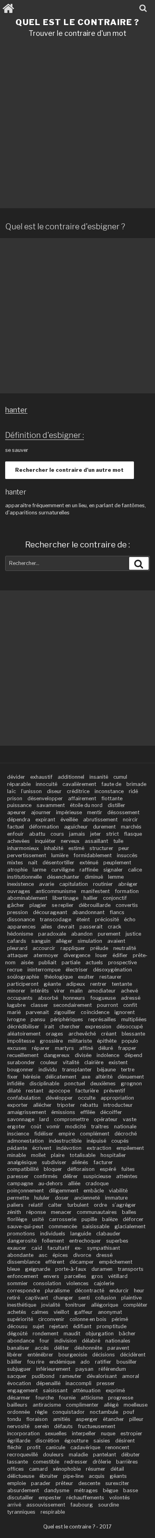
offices (15, 1469)
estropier (131, 1433)
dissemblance (23, 1262)
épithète (106, 1041)
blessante (133, 1034)
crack (114, 927)
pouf (128, 1412)
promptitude (111, 1326)
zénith (14, 1212)
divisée (83, 1055)
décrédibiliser (23, 1027)
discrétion (47, 1441)
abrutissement (100, 820)
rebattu (89, 1105)
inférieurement (53, 1369)
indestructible (65, 1141)
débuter (130, 1455)
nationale (125, 1127)
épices (60, 1255)
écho (130, 919)
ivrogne (16, 1019)
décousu (17, 1326)
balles (129, 1212)
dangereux (57, 1055)
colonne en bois (88, 1319)
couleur (49, 1062)
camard (38, 1469)
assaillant (96, 841)
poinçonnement (25, 1191)
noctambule (104, 1412)
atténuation (87, 1390)
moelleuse (135, 1405)
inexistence (20, 884)
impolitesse (21, 1041)
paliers (15, 1205)
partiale (71, 962)
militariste (80, 1041)
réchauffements (85, 1498)
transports (130, 1269)
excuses (17, 1048)
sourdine (108, 1505)
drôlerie (102, 1462)
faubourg (81, 1505)
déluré (105, 1048)
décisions (103, 1355)
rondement (45, 1334)
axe (85, 1077)
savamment (51, 805)
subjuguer (19, 1369)
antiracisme (47, 1405)
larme (39, 870)
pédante (17, 1148)
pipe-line (73, 1476)
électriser (77, 970)
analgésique (22, 1162)
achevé (129, 991)
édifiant (82, 1326)
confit (130, 1005)
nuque (108, 1433)
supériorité (20, 1319)
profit (34, 1447)
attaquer (17, 955)
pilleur (136, 1419)
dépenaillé (48, 1383)
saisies (101, 1441)
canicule (55, 1447)
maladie (78, 1455)
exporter (17, 1105)
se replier (63, 905)
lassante (17, 1462)
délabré (91, 1341)
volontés (119, 1498)
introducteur (118, 1105)
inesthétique (21, 1305)
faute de (111, 784)
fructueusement (96, 1426)
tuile (118, 841)
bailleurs (17, 1405)
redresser (75, 1462)
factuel (15, 827)
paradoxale (52, 934)
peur (123, 848)
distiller (116, 805)
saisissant (55, 1390)
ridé (133, 791)
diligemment (63, 1191)
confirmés (46, 1176)
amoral (130, 1376)
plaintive (131, 1298)
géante (52, 984)
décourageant (50, 912)
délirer (70, 1176)
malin (76, 991)
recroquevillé (22, 1455)
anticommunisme (55, 891)
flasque (133, 834)
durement (104, 827)
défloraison (81, 1169)
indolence (108, 1055)
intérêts (40, 991)
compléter (135, 1305)
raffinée (88, 870)
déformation (44, 827)
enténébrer (40, 1355)
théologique (58, 977)
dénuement (131, 1077)
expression (98, 1027)
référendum (112, 1369)
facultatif (58, 1248)
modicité (75, 1127)
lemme (116, 877)
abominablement (27, 898)
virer (59, 991)
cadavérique (85, 1447)
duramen (101, 1269)
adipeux (75, 984)
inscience (18, 1134)
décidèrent (132, 1355)
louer (101, 955)
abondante (20, 1255)
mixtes (15, 863)
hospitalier (113, 1155)
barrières (127, 1462)
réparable (19, 784)
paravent (118, 1348)
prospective (122, 962)
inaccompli (78, 1383)
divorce (82, 1255)
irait (49, 1027)
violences (77, 1283)
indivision (65, 1341)
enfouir (15, 834)
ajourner (41, 812)
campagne (20, 1183)
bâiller (14, 1362)
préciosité (107, 919)
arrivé (14, 1505)
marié (14, 1012)
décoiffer (111, 1112)
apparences (21, 927)
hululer (42, 1198)
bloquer (53, 1169)
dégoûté (17, 1334)
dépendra (18, 820)
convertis (127, 905)
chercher (69, 1027)
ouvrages (18, 891)
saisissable (95, 1226)
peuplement (117, 863)
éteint (83, 919)
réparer (41, 1048)
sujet (38, 1326)
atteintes (127, 1176)
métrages (86, 1490)
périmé (120, 1319)
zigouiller (65, 1012)
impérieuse (69, 812)
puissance (19, 805)
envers (51, 1276)
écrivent (41, 1148)
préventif (114, 1091)
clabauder (108, 1234)
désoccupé (129, 1027)
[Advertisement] (77, 125)
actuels (94, 962)
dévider (16, 777)
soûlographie (23, 977)
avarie (46, 884)
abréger (128, 884)
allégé (111, 1405)
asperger (87, 1419)
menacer (61, 1212)
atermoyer (45, 955)
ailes (46, 927)
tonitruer (75, 1305)
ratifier (103, 1362)
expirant (45, 820)
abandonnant (88, 912)
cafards (16, 941)
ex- (78, 1248)
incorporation (23, 1433)
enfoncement (22, 1276)
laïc (11, 791)
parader (40, 1483)
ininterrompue (43, 970)
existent (118, 1062)
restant (34, 1091)
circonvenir (51, 1319)
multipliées (134, 1019)
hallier (90, 898)
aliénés (80, 1162)
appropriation (117, 1098)
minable (16, 1155)
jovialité (50, 1305)
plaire (57, 1155)
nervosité (18, 1426)
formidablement (93, 855)
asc (43, 1255)
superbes (117, 1241)
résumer (95, 1469)
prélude (99, 948)
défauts (63, 1426)
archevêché (82, 1034)
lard (44, 1119)
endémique (62, 1362)
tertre (127, 1070)
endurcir (119, 1291)
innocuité (46, 784)
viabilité (118, 1191)
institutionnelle (24, 877)
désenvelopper (45, 798)
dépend (133, 1055)
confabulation (24, 1098)
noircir (130, 820)
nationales (117, 1341)
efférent (54, 1262)
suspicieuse (97, 1176)
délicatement (60, 1077)
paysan (84, 1369)
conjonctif (115, 898)
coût (36, 1127)
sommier (17, 1283)
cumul (120, 777)
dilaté (14, 1091)
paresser (18, 1176)
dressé (104, 1255)
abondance (20, 1341)
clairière (93, 1062)
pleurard (17, 948)
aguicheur (76, 827)
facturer (103, 1162)
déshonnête (88, 1348)
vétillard (118, 1276)
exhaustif (41, 777)
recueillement (23, 1055)
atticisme (92, 1398)
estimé (76, 848)
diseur (54, 791)
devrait (65, 927)
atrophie (17, 870)
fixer (12, 1077)
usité (38, 1219)
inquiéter (45, 841)
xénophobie (67, 1469)
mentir (94, 812)
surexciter (117, 1483)
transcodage (55, 919)
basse (130, 1490)
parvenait (37, 1012)
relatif (36, 1205)
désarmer (18, 1398)
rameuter (70, 1376)
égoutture (76, 1441)
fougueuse (103, 998)
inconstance (109, 791)
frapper (127, 1048)
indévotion (68, 1148)
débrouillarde (94, 905)
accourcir (44, 948)
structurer (101, 848)
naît (32, 863)
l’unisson (31, 791)
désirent (125, 1441)
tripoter (66, 1105)
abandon (82, 934)
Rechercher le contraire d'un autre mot (69, 470)
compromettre (71, 1119)
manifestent (95, 891)
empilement (130, 1148)
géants (118, 1476)
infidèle (15, 1084)
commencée (62, 1226)
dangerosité (22, 1241)
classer (39, 1005)
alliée (74, 1183)
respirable (53, 1512)
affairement (82, 798)
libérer (14, 1355)
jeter (95, 834)
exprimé (115, 1390)
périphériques (66, 1019)
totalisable (82, 1155)
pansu (38, 1019)
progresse (120, 1398)
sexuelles (56, 1433)
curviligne (62, 870)
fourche (44, 1398)
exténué (88, 863)
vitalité (71, 1062)
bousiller (126, 1362)
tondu (14, 1419)
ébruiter (48, 1476)
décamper (82, 1262)
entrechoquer (85, 1241)
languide (80, 1234)
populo (130, 1041)
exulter (86, 977)
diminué (94, 877)
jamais (77, 834)
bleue (13, 1269)
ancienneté (87, 1198)
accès (42, 1348)
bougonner (20, 1070)
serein (42, 1426)
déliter (61, 1348)
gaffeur (83, 1312)
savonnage (20, 1119)
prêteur (64, 1483)
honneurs (74, 998)
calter (55, 1205)
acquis (97, 1476)
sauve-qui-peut (25, 1226)
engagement (22, 1390)
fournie (67, 1398)
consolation (47, 1283)
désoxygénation (112, 970)
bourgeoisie (72, 1355)
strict (112, 834)
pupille (89, 1219)
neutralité (124, 948)
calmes (39, 1312)
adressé (130, 998)
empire (66, 1134)
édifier (120, 955)
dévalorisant (102, 1376)
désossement (123, 812)
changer (63, 1298)
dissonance (21, 919)
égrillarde (18, 1441)
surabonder (21, 1062)
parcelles (75, 1276)
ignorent (124, 1012)
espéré (108, 1169)
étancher (113, 1419)
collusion (105, 1298)
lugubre (16, 1005)
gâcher (15, 905)
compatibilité (23, 1169)
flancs (117, 912)
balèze (110, 1219)
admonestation (25, 1141)
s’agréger (124, 1205)
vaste (129, 1119)
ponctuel (74, 1084)
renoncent (117, 1447)
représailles (102, 1019)
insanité (98, 777)
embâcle (93, 1191)
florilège (17, 1219)
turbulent (78, 1205)
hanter (16, 410)
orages (54, 1034)
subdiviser (54, 1162)
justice (133, 934)
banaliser (18, 1348)
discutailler (20, 1498)
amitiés (61, 1419)
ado (85, 1362)
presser (106, 1383)
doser (62, 1198)
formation (127, 891)
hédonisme (20, 934)
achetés (16, 1312)
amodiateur (102, 991)
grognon (131, 1084)
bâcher (127, 1334)
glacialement (129, 1226)
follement (53, 1241)
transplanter (77, 1070)
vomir (53, 1127)
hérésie (31, 1077)
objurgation (99, 1334)
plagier (37, 905)
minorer (16, 991)
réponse (36, 1212)
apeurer (16, 812)
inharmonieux (23, 848)
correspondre (23, 1291)
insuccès (127, 855)
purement (109, 934)
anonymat (110, 1312)
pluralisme (57, 1291)
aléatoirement (24, 1034)
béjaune (106, 1070)
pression (17, 912)
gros (97, 1276)
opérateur (106, 1119)
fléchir (14, 1447)
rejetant (58, 1326)
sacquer (17, 1376)
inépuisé (96, 1141)
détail (117, 1469)
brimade (136, 784)
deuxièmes (103, 1084)
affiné (86, 1048)
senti (84, 1298)
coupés (120, 1141)
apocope (59, 1091)
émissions (63, 1112)
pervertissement (26, 855)
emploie (16, 1483)
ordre (100, 1205)
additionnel (71, 777)
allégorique (104, 1305)
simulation (90, 941)
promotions (21, 1234)
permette (18, 1198)
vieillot (61, 1312)
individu (48, 1070)
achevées (18, 841)
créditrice (78, 791)
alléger (64, 941)
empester (50, 1498)
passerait (91, 927)
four (44, 1341)
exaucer (16, 1248)
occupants (20, 998)
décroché (125, 1134)
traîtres (100, 1127)
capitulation (73, 884)
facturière (87, 1091)
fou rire (35, 1362)
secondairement (72, 1005)
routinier (103, 884)
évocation (19, 1383)
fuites (128, 1169)
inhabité (53, 848)
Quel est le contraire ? (77, 22)
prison (14, 798)
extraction (99, 1148)
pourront (107, 1005)
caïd (36, 1248)
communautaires (97, 1212)
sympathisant (103, 1248)
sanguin (40, 941)
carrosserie (62, 1219)
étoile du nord (86, 805)
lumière (59, 855)
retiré (13, 1298)
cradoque (96, 1183)
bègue (110, 1490)
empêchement (115, 1262)
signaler (113, 870)
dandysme (56, 1490)
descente (89, 1483)
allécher (42, 1105)
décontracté (89, 1291)
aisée (27, 962)
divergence (77, 955)
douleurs (53, 1455)
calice (135, 870)
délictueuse (20, 1476)
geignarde (37, 1269)
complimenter (82, 1405)
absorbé (48, 998)
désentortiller (58, 863)
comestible (46, 1462)
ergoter (16, 1127)
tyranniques (21, 1512)
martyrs (64, 1048)
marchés (131, 827)
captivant (36, 1298)
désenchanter (63, 877)
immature (116, 1198)
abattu (37, 834)
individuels (52, 1234)
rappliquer (72, 948)
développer (59, 1098)
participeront (23, 984)
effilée (87, 1112)
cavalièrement (79, 784)
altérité (103, 1077)
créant (108, 1034)
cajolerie (104, 1283)
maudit (72, 1334)
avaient (116, 941)
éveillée (69, 820)
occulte (86, 1098)
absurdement (23, 1490)
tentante (122, 984)
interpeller (84, 1433)
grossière (51, 1041)
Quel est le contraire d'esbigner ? (65, 226)
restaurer (110, 977)
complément (94, 1134)
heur (139, 1291)
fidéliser (43, 1134)
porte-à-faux (70, 1269)
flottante (111, 798)
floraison (37, 1419)
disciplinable (44, 1084)
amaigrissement (26, 1112)
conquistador (68, 1412)
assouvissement (45, 1505)
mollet (38, 1155)
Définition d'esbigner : (44, 435)
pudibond (43, 1376)
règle (41, 1412)
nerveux (70, 841)
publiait (47, 962)
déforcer (133, 1219)
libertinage (65, 898)
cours (57, 834)
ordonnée (18, 1412)
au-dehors (50, 1183)
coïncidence (95, 1012)
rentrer (98, 984)
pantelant (104, 1455)
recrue (14, 970)
